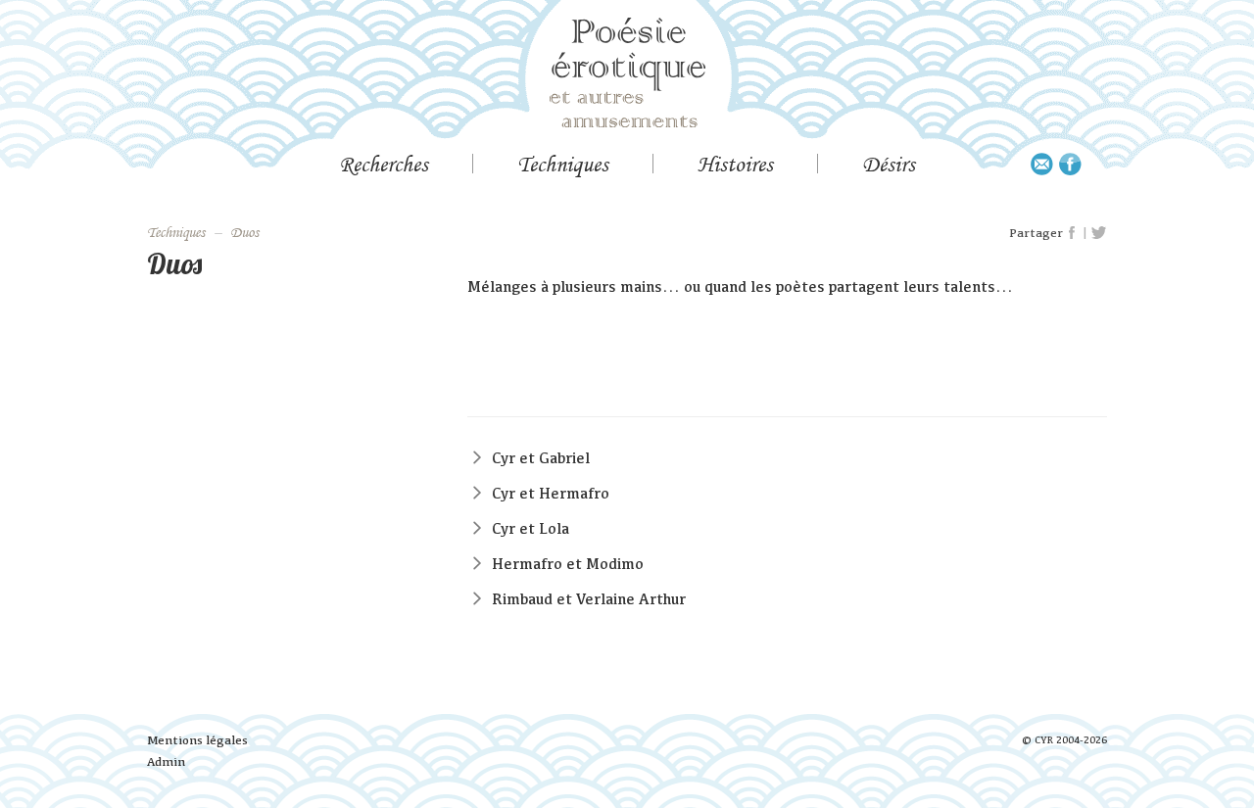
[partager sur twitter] (1098, 233)
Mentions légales (197, 740)
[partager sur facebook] (1073, 233)
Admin (166, 761)
